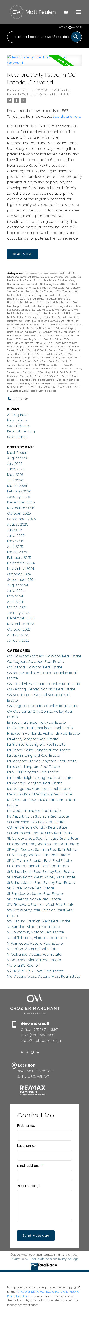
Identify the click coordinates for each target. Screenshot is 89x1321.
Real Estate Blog (21, 431)
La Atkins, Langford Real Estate (51, 302)
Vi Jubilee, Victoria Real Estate (32, 948)
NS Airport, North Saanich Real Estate (38, 816)
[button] (22, 1052)
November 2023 (20, 623)
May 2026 (15, 474)
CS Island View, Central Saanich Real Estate (44, 683)
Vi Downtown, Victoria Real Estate (35, 932)
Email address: (29, 1165)
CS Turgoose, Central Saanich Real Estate (42, 705)
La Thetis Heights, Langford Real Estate (43, 317)
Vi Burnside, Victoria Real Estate (55, 372)
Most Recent (18, 452)
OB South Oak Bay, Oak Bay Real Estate (40, 832)
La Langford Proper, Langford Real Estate (42, 761)
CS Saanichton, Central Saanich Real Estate (40, 287)
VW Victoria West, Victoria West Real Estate (32, 391)
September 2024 (21, 579)
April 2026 (15, 480)
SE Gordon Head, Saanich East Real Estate (43, 843)
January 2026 (18, 496)
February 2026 (19, 491)
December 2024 (21, 563)
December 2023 (21, 618)
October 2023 (19, 629)
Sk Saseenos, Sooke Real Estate (34, 899)
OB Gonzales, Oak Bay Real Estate (57, 332)
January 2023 (18, 640)
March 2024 (17, 607)
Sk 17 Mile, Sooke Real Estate (30, 888)
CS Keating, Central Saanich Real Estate (41, 689)
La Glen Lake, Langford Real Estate (36, 744)
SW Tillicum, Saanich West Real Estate (38, 921)
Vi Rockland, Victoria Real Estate (34, 959)
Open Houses (18, 425)
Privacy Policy (19, 1259)
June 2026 (16, 469)
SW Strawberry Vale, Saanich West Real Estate (41, 368)
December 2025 (21, 502)
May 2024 (15, 596)
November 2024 (20, 568)
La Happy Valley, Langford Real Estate (59, 306)
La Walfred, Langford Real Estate (34, 783)
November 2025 (20, 507)
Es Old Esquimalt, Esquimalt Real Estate (40, 727)
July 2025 (14, 529)
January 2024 (18, 612)
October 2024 (19, 574)
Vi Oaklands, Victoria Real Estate (34, 383)
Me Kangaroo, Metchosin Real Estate (52, 321)
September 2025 (21, 518)
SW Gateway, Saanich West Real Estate (41, 904)
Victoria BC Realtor (32, 387)
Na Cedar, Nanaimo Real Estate (45, 328)
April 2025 (15, 546)
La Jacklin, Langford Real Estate (26, 309)
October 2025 (19, 513)
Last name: (26, 1145)
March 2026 (17, 485)
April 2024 (15, 601)
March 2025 (17, 551)
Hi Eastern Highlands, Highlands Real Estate (43, 733)
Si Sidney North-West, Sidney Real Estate (41, 877)
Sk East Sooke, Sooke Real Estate (51, 361)
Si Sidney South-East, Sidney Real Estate (51, 357)
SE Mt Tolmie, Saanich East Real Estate (39, 860)
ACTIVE (63, 27)
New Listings (17, 420)
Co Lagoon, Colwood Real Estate (35, 661)
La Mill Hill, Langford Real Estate (33, 772)
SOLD (79, 27)
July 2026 (14, 463)
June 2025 (16, 535)
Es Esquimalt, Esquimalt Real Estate (41, 295)
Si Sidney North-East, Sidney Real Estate (40, 871)
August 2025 (17, 524)
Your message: (29, 1186)
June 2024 (15, 590)
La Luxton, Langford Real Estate (39, 313)
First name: (26, 1125)
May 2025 (15, 540)
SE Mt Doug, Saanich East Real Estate (42, 346)
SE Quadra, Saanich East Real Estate (57, 350)
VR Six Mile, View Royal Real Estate (63, 387)
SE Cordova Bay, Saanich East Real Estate (39, 339)
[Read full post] (44, 63)
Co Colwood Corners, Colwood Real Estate (48, 273)
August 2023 (17, 634)
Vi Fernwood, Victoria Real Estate (34, 380)
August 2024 (17, 585)
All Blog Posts (18, 414)
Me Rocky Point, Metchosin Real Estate (39, 794)
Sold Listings (17, 436)
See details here (67, 116)
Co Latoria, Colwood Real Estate (46, 94)
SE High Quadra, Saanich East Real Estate (42, 849)
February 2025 (19, 557)
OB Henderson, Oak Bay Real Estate (37, 827)
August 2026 (17, 458)
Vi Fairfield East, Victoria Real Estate (37, 937)
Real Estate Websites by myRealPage (54, 1259)
